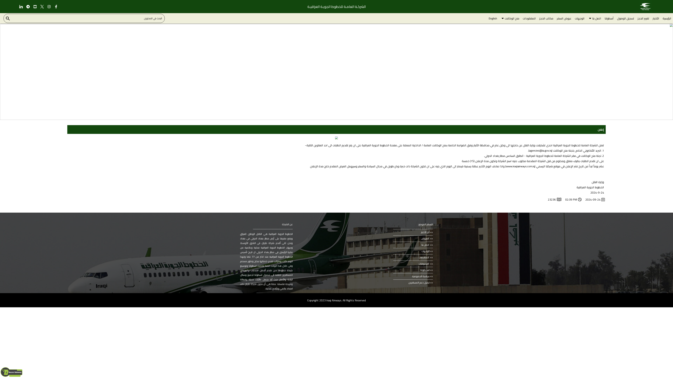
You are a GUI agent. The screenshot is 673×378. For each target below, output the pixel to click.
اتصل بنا (426, 245)
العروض (425, 238)
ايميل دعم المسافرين (419, 282)
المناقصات (424, 257)
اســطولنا (425, 270)
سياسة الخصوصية (421, 276)
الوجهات (426, 251)
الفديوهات (424, 263)
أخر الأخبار (425, 232)
